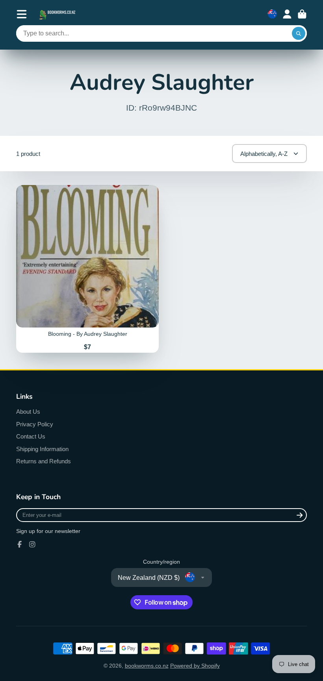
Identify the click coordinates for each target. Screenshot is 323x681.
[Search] (298, 33)
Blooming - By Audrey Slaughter (87, 269)
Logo (58, 14)
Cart (302, 14)
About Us (28, 411)
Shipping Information (42, 449)
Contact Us (30, 436)
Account (287, 14)
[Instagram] (32, 544)
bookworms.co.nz (147, 665)
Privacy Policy (34, 424)
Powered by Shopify (195, 665)
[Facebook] (19, 544)
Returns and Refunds (43, 461)
